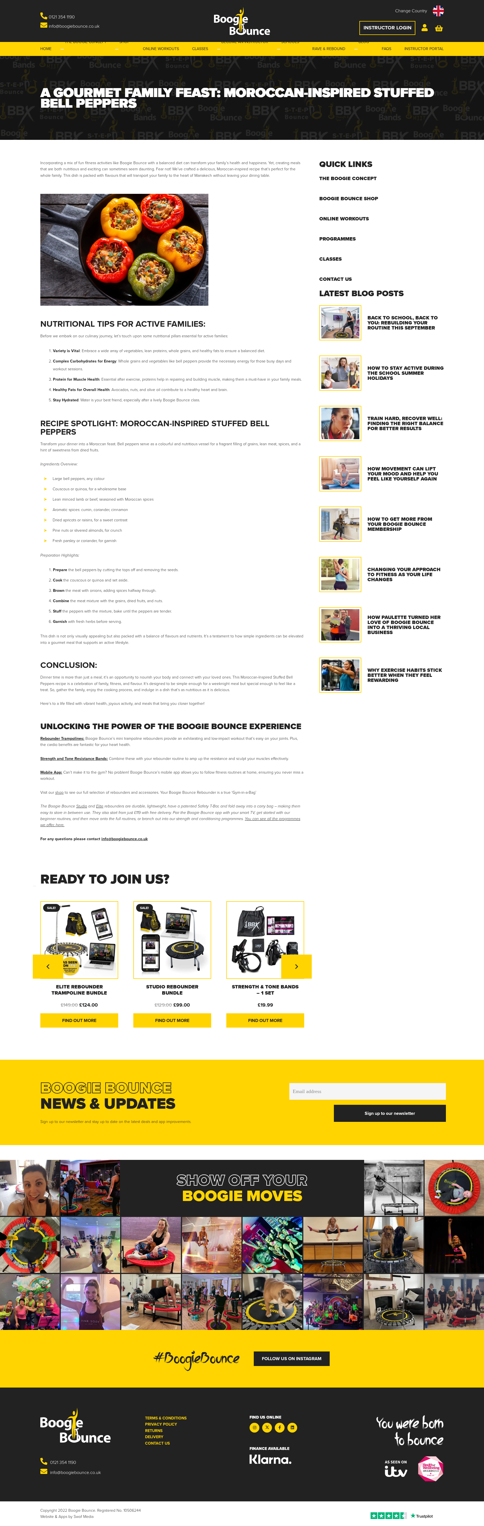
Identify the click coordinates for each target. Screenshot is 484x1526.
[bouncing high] (333, 1245)
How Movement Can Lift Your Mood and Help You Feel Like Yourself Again (402, 473)
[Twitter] (267, 1428)
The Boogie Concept (348, 178)
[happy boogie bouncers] (30, 1302)
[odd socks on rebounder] (30, 1245)
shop (59, 792)
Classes (330, 259)
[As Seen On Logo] (396, 1468)
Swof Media (84, 1517)
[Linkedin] (292, 1428)
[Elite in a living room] (394, 1302)
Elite (99, 806)
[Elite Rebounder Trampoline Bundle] (79, 940)
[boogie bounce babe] (454, 1188)
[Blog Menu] (356, 49)
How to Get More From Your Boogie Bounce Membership (399, 524)
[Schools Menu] (278, 49)
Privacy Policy (161, 1424)
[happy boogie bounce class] (272, 1245)
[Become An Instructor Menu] (218, 49)
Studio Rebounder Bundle (172, 990)
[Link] (425, 28)
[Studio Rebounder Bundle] (172, 940)
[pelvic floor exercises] (151, 1302)
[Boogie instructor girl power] (90, 1302)
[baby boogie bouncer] (151, 1245)
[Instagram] (254, 1428)
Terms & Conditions (166, 1418)
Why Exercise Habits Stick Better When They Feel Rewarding (404, 675)
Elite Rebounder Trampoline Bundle (79, 990)
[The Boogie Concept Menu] (62, 49)
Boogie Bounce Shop (348, 198)
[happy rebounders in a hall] (90, 1245)
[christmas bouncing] (212, 1245)
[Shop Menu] (116, 49)
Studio (81, 806)
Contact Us (335, 279)
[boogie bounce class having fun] (333, 1302)
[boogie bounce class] (212, 1302)
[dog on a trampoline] (272, 1302)
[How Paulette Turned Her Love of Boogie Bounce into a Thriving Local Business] (340, 624)
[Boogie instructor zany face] (29, 1188)
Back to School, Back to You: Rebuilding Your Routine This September (402, 322)
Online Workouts (344, 218)
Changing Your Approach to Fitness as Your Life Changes (404, 574)
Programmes (337, 238)
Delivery (154, 1437)
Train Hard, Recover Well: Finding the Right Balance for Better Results (405, 423)
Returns (153, 1431)
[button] (419, 10)
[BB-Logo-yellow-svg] (242, 21)
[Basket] (439, 28)
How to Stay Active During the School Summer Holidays (405, 373)
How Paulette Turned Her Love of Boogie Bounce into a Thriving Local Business (404, 625)
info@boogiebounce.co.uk (124, 839)
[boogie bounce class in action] (90, 1188)
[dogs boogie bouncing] (394, 1245)
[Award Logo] (431, 1468)
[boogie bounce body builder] (394, 1188)
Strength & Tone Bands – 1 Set (265, 990)
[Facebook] (280, 1428)
